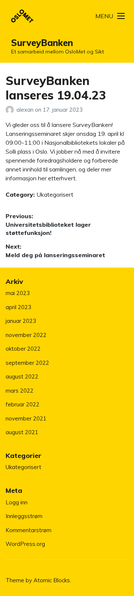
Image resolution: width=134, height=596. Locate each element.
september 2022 (27, 362)
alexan (25, 109)
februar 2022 (22, 404)
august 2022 (22, 376)
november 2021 (26, 418)
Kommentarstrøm (28, 530)
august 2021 (22, 432)
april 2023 (18, 307)
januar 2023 (21, 320)
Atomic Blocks (52, 580)
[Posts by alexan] (11, 109)
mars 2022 (20, 390)
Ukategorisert (54, 194)
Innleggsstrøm (24, 516)
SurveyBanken (42, 42)
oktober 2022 (23, 348)
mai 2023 (18, 293)
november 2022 (26, 334)
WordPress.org (25, 543)
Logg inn (17, 502)
